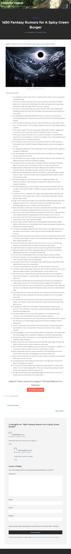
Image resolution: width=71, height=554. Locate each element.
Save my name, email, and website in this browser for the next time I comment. (34, 526)
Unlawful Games (12, 3)
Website (11, 516)
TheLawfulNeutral (31, 32)
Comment (12, 474)
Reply (10, 444)
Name (11, 499)
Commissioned (35, 18)
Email (11, 508)
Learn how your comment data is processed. (45, 537)
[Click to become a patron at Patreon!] (35, 390)
